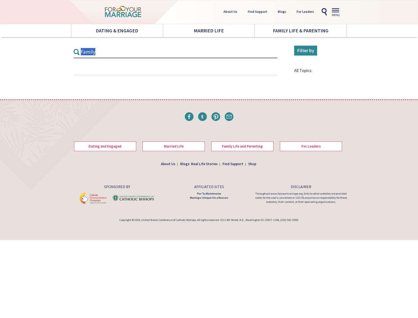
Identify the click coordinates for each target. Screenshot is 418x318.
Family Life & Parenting (300, 31)
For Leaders (305, 11)
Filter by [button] (305, 50)
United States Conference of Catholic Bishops (168, 220)
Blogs (282, 11)
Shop (252, 164)
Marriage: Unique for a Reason (209, 197)
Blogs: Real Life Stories (199, 164)
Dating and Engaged (105, 146)
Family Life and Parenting (242, 146)
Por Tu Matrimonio (209, 193)
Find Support (257, 11)
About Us (230, 11)
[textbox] (175, 52)
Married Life (209, 31)
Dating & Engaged (117, 31)
